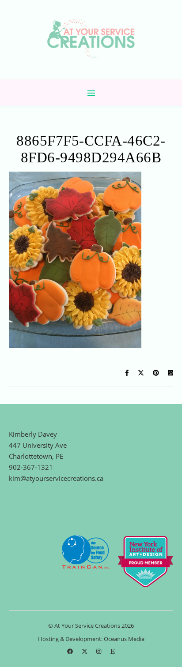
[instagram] (99, 652)
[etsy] (112, 652)
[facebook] (70, 652)
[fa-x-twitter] (85, 652)
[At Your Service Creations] (91, 39)
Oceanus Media (124, 639)
